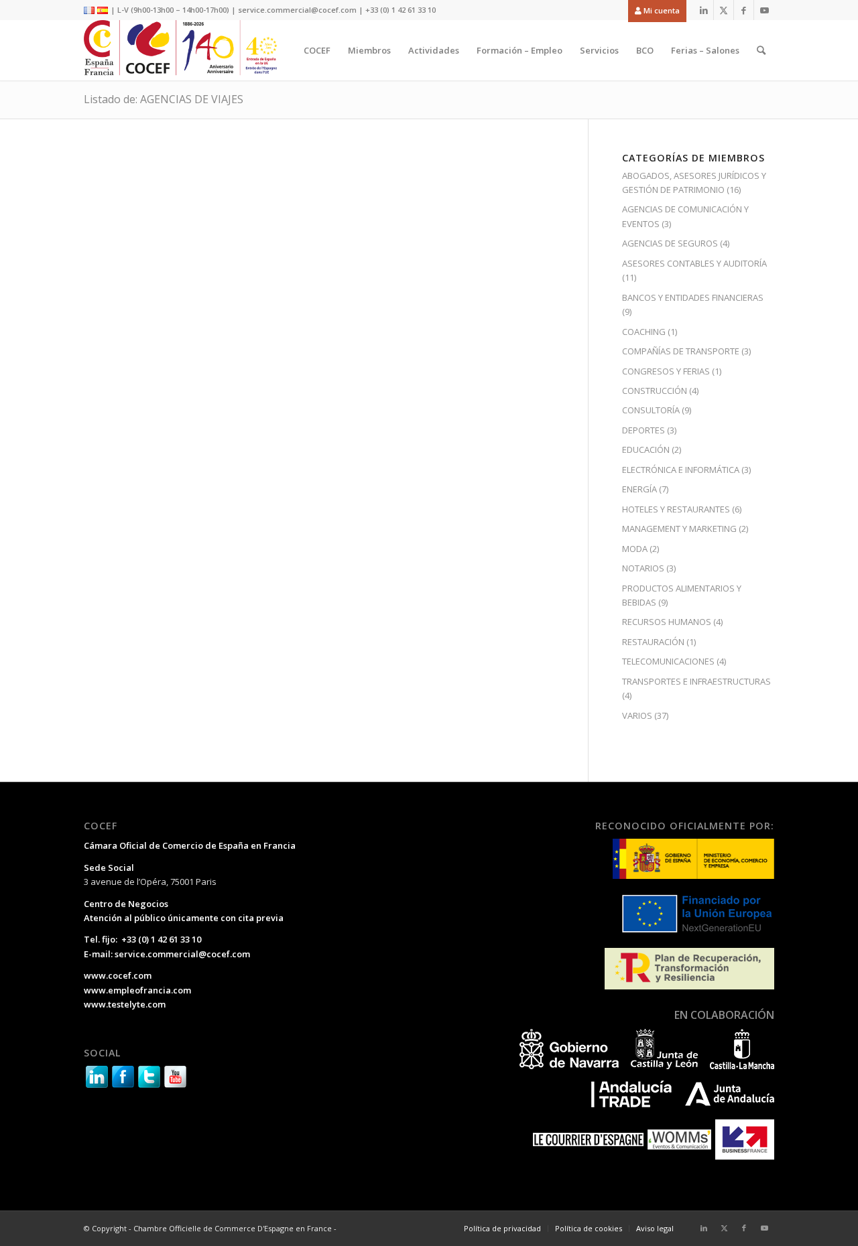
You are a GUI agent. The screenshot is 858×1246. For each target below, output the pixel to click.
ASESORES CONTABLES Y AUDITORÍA (694, 263)
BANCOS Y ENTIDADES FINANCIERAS (692, 297)
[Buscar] (761, 50)
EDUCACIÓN (646, 449)
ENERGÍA (639, 489)
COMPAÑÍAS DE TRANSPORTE (680, 351)
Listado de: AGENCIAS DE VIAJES (163, 99)
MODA (635, 549)
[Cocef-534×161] (184, 50)
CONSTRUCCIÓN (654, 391)
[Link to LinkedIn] (703, 10)
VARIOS (637, 715)
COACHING (644, 332)
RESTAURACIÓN (653, 642)
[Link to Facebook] (743, 10)
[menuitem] (653, 10)
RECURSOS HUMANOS (666, 622)
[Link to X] (723, 10)
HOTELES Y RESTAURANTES (676, 509)
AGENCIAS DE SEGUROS (670, 243)
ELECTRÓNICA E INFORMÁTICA (680, 470)
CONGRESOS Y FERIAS (666, 371)
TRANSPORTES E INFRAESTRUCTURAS (696, 681)
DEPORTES (643, 430)
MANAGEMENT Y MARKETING (679, 529)
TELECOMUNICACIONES (668, 661)
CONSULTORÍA (651, 410)
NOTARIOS (643, 568)
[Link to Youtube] (764, 10)
